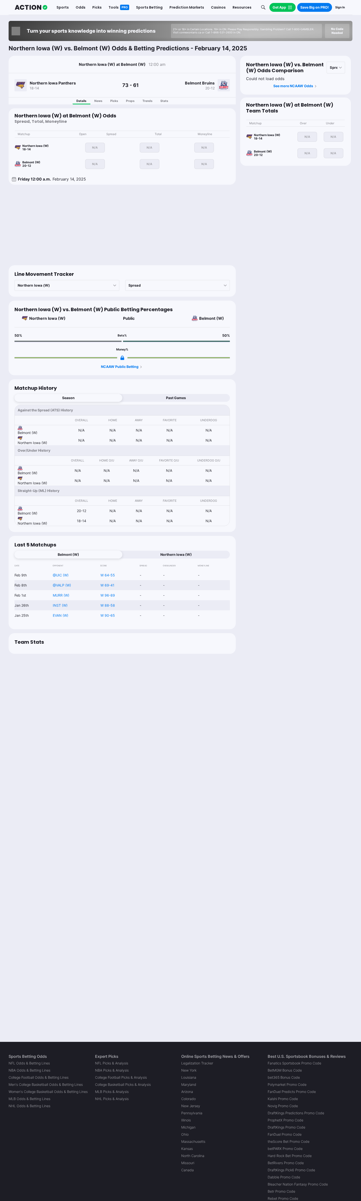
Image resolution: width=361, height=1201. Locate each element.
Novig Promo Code (283, 1106)
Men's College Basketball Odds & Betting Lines (46, 1084)
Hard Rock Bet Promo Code (290, 1156)
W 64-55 (107, 575)
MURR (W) (61, 595)
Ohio (185, 1134)
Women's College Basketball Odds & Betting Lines (48, 1091)
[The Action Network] (31, 7)
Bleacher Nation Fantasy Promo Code (298, 1184)
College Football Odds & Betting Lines (39, 1077)
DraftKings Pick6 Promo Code (291, 1170)
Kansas (187, 1148)
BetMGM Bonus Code (285, 1070)
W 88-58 (107, 605)
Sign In (340, 7)
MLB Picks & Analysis (112, 1091)
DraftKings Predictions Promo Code (296, 1113)
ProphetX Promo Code (285, 1120)
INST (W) (60, 605)
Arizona (187, 1091)
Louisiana (188, 1077)
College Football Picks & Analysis (121, 1077)
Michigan (188, 1127)
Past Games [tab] (176, 398)
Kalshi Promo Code (283, 1099)
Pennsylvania (191, 1113)
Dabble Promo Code (284, 1177)
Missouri (187, 1163)
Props (130, 101)
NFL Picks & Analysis (111, 1063)
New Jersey (190, 1106)
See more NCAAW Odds (293, 86)
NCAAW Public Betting (120, 366)
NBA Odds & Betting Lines (29, 1070)
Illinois (186, 1120)
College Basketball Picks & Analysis (123, 1084)
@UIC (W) (61, 575)
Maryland (188, 1084)
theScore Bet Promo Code (288, 1141)
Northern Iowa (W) (47, 318)
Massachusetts (193, 1141)
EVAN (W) (60, 615)
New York (188, 1070)
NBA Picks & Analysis (112, 1070)
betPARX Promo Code (285, 1148)
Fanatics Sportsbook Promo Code (294, 1063)
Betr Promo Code (281, 1191)
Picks (114, 101)
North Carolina (192, 1156)
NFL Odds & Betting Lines (29, 1063)
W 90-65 (107, 615)
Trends (147, 101)
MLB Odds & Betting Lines (29, 1099)
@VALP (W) (62, 585)
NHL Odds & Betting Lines (29, 1106)
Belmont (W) (211, 318)
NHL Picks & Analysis (112, 1099)
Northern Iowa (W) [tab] (176, 554)
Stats (164, 101)
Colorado (188, 1099)
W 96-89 (107, 595)
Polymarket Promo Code (287, 1084)
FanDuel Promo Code (285, 1134)
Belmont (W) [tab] (68, 554)
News (98, 101)
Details (81, 101)
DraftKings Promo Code (286, 1127)
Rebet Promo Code (283, 1198)
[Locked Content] (122, 358)
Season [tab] (68, 398)
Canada (187, 1170)
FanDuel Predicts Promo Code (292, 1091)
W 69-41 (107, 585)
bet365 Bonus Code (284, 1077)
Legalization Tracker (197, 1063)
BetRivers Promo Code (286, 1163)
